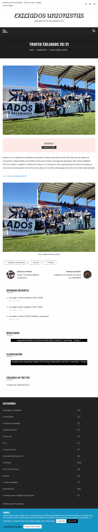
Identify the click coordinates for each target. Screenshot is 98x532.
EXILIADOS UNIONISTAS (49, 15)
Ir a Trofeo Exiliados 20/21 (15, 176)
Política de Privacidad (12, 2)
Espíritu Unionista (16, 262)
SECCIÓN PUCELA (11, 469)
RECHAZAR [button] (72, 521)
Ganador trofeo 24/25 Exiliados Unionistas (29, 316)
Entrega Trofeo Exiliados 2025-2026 (26, 297)
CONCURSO (8, 416)
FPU (4, 443)
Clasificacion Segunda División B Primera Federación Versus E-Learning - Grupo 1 (49, 362)
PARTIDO (7, 462)
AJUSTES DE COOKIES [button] (13, 527)
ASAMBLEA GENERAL (12, 410)
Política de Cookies (32, 2)
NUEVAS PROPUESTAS (13, 456)
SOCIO (36, 262)
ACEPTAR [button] (61, 521)
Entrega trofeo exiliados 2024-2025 (26, 307)
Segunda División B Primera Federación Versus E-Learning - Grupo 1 (49, 340)
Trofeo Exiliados (10, 482)
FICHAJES (7, 436)
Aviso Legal (8, 5)
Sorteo (6, 475)
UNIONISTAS (49, 143)
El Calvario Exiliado (11, 423)
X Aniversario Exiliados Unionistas (18, 495)
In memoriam (9, 449)
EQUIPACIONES (10, 430)
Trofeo (50, 262)
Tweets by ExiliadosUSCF (18, 385)
